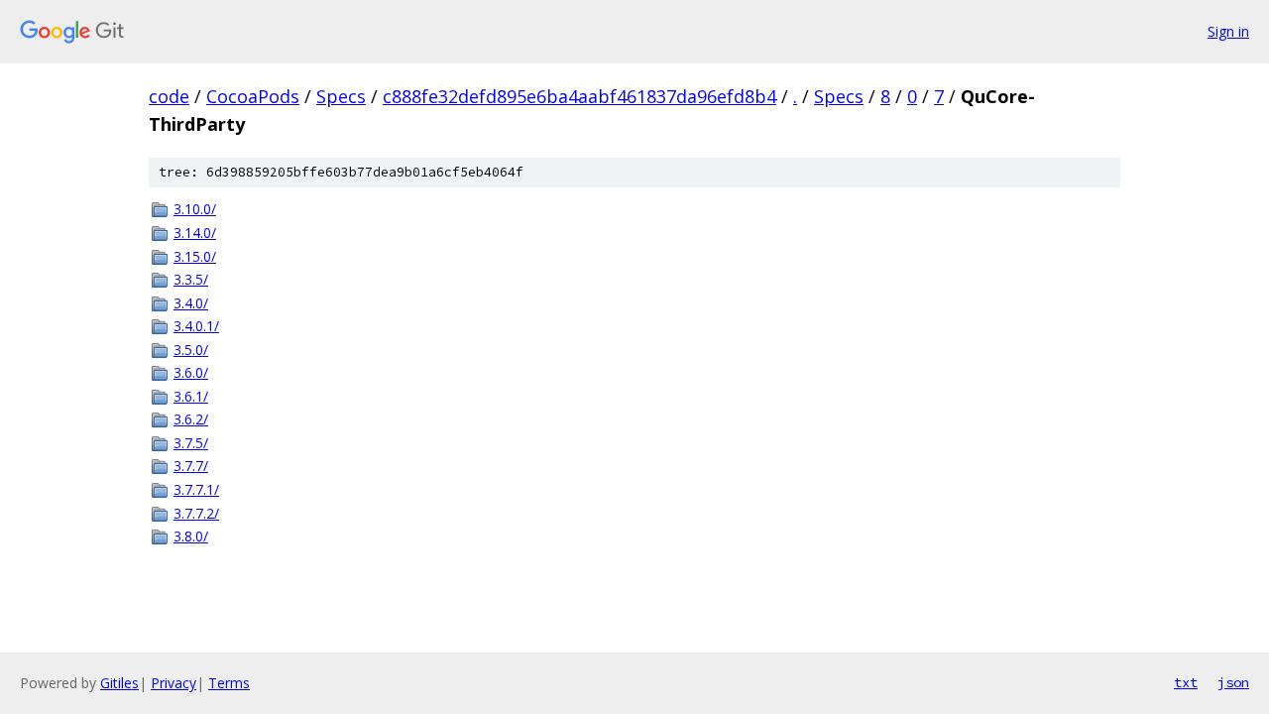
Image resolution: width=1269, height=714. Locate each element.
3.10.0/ (194, 208)
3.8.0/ (190, 536)
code (169, 96)
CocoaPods (252, 96)
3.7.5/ (190, 442)
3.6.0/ (190, 372)
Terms (229, 682)
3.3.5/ (190, 279)
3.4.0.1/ (196, 325)
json (1233, 682)
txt (1186, 682)
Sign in (1228, 31)
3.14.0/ (194, 232)
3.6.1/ (190, 396)
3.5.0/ (190, 349)
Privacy (173, 682)
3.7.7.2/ (196, 513)
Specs (341, 96)
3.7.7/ (190, 465)
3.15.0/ (194, 256)
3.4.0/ (190, 303)
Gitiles (119, 682)
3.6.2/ (190, 419)
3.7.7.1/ (196, 489)
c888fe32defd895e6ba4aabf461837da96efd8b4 (579, 96)
